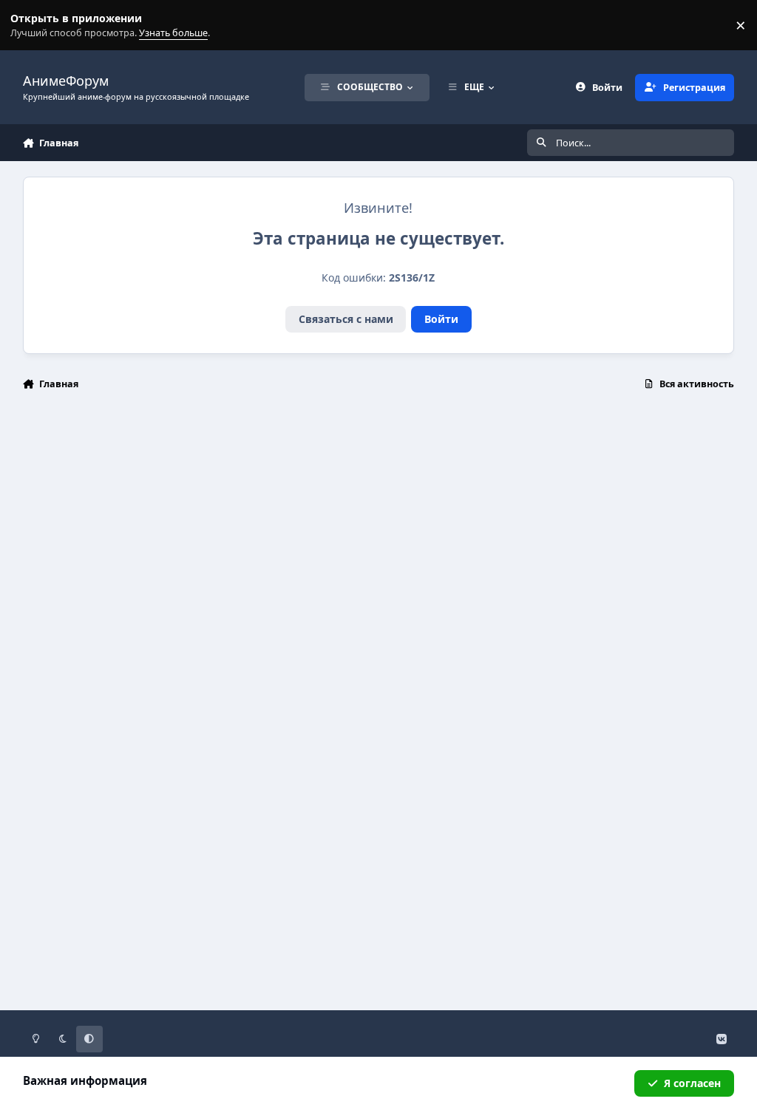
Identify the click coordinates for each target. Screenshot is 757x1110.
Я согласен (692, 1083)
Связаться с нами (346, 319)
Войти (441, 319)
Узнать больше (39, 25)
